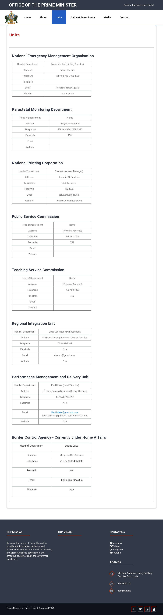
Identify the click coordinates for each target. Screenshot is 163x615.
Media (107, 17)
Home (27, 17)
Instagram (117, 549)
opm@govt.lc (124, 590)
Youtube (116, 552)
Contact (125, 17)
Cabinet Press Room (83, 17)
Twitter (116, 546)
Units (59, 17)
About (43, 17)
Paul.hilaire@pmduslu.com (64, 412)
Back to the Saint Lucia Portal (139, 5)
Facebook (117, 543)
